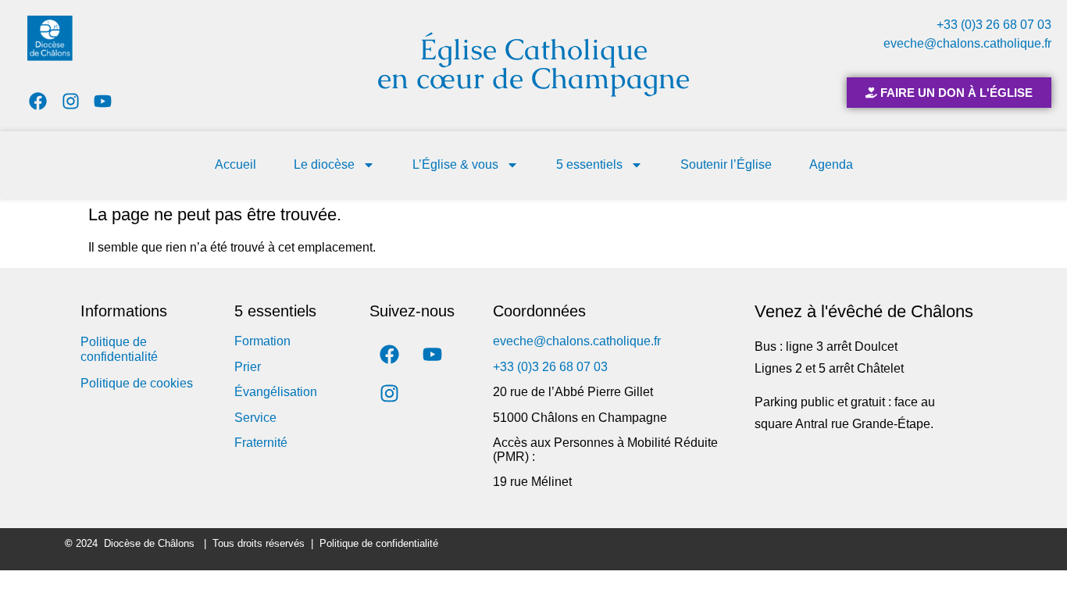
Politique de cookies (136, 383)
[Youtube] (103, 101)
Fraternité (260, 442)
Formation (262, 341)
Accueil (235, 164)
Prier (247, 366)
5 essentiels (589, 164)
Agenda (831, 164)
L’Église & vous (455, 164)
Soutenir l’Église (726, 164)
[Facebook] (37, 101)
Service (255, 417)
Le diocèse (324, 164)
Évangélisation (275, 391)
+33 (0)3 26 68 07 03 (994, 24)
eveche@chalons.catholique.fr (967, 43)
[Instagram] (70, 101)
